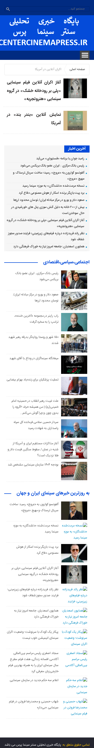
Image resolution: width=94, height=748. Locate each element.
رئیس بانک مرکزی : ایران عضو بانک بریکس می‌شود (52, 165)
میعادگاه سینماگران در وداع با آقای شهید (33, 358)
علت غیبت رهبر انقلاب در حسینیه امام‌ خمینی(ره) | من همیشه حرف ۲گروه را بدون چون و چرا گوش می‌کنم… (34, 407)
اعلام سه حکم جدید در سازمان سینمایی (34, 680)
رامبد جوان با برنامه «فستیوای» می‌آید (60, 158)
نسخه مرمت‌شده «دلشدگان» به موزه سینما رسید (53, 186)
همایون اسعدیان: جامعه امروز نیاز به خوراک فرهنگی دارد (48, 246)
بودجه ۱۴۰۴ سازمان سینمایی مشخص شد (33, 464)
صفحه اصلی (77, 69)
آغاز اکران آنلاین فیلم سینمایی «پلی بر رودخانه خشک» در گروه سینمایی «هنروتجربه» (34, 91)
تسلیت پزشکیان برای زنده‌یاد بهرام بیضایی (32, 379)
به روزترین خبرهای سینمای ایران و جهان (53, 493)
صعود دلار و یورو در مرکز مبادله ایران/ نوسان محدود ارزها (48, 200)
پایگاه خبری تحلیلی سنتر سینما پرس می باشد (32, 744)
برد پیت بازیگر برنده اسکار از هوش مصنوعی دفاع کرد (51, 193)
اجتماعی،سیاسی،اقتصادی (66, 262)
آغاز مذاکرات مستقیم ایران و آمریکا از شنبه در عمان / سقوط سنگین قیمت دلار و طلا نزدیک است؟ (33, 449)
